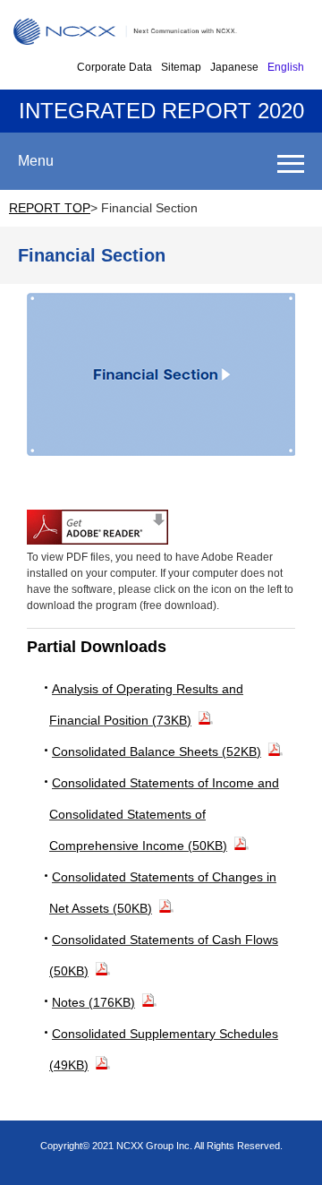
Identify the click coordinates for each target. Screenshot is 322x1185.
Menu (36, 160)
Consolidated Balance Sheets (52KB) (156, 751)
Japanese (234, 67)
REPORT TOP (49, 208)
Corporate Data (114, 67)
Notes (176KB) (93, 1002)
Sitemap (181, 67)
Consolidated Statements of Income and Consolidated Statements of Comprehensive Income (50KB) (164, 814)
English (285, 67)
